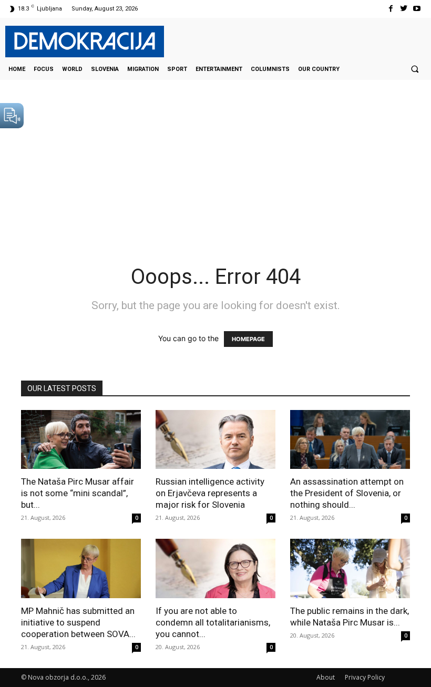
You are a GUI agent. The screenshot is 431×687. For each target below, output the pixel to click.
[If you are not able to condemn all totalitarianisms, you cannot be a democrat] (215, 568)
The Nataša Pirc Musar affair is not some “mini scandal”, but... (77, 493)
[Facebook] (390, 8)
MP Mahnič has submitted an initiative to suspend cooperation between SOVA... (78, 622)
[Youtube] (417, 8)
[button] (415, 69)
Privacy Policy (365, 677)
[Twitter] (404, 8)
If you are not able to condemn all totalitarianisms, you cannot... (213, 622)
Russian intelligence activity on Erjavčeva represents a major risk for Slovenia (210, 493)
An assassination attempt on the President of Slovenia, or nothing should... (347, 493)
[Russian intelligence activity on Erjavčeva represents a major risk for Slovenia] (215, 439)
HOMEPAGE (248, 339)
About (325, 677)
